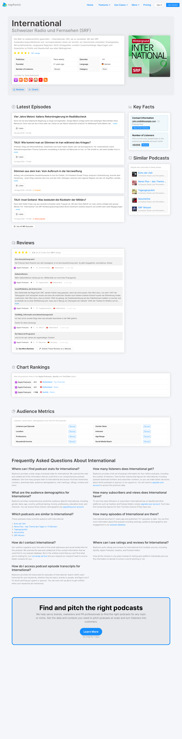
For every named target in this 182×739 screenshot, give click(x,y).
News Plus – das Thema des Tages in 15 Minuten (152, 181)
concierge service (39, 556)
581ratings (35, 53)
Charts (34, 89)
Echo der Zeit (145, 173)
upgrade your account (150, 504)
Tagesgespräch (146, 190)
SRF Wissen (144, 207)
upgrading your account (73, 507)
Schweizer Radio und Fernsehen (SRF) (51, 30)
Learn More (91, 631)
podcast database (117, 525)
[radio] (15, 53)
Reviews (20, 89)
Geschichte (144, 199)
